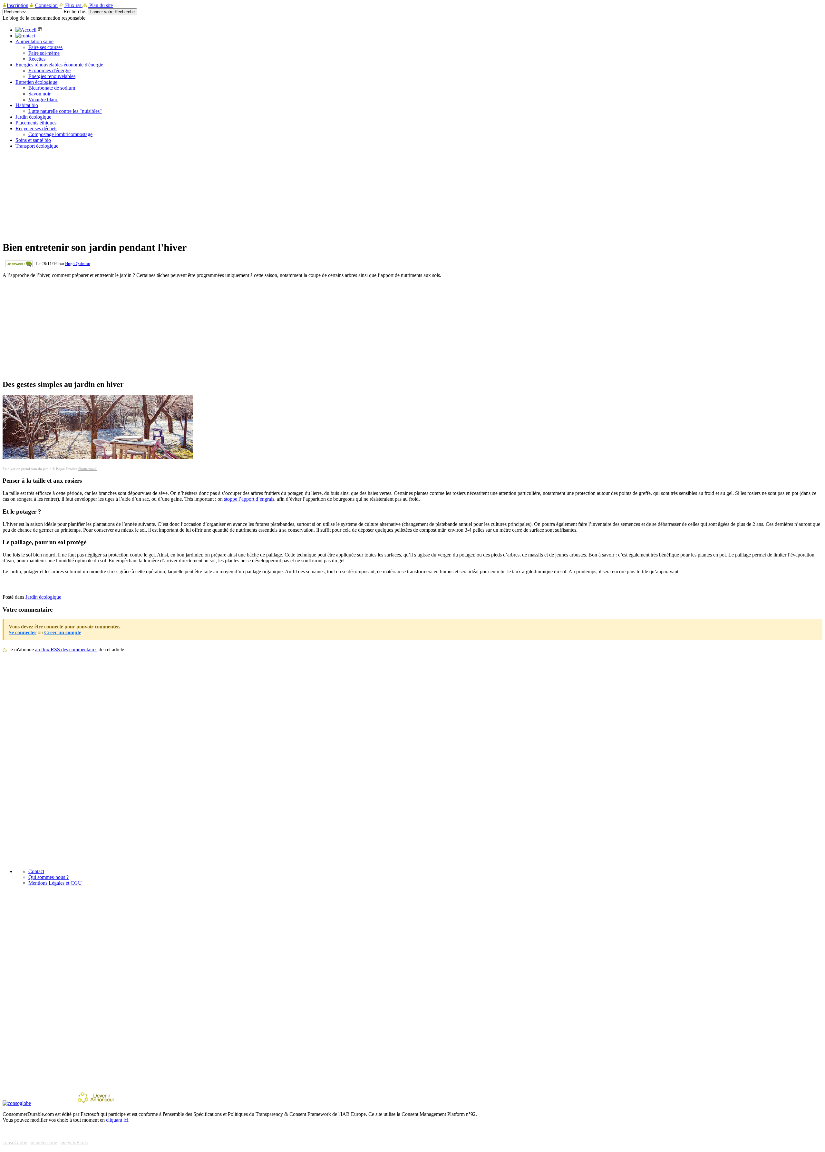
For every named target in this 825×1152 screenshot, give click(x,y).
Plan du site (100, 5)
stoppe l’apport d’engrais (249, 499)
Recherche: (74, 11)
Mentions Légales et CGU (55, 883)
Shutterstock (87, 469)
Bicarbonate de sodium (51, 88)
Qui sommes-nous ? (48, 877)
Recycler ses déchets (36, 128)
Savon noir (39, 93)
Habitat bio (26, 105)
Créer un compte (62, 632)
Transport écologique (36, 146)
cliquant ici (117, 1120)
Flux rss (73, 5)
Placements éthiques (35, 122)
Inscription (17, 5)
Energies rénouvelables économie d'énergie (59, 64)
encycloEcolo (74, 1142)
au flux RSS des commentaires (66, 649)
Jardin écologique (33, 117)
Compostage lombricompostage (60, 134)
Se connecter (22, 632)
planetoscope (44, 1142)
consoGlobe (15, 1142)
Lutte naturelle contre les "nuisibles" (65, 111)
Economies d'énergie (49, 70)
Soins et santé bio (33, 140)
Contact (36, 871)
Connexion (46, 5)
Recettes (36, 59)
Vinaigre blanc (43, 99)
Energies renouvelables (51, 76)
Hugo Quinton (77, 263)
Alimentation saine (34, 41)
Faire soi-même (44, 53)
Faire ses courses (45, 47)
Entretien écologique (36, 82)
